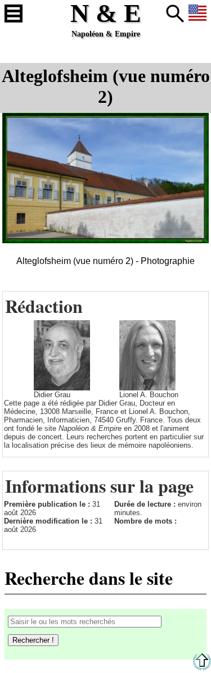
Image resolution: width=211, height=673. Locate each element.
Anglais (197, 13)
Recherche (175, 13)
